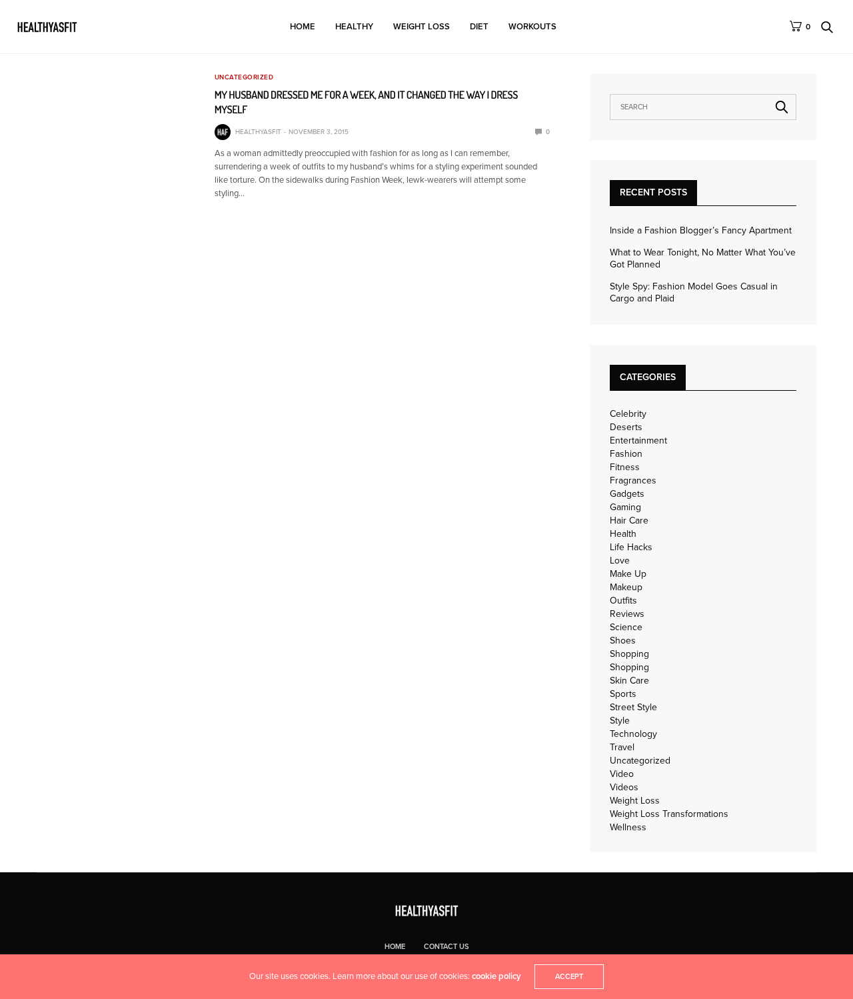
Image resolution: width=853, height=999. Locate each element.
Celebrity (628, 414)
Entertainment (638, 440)
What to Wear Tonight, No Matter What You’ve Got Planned (703, 258)
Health (623, 534)
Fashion (626, 454)
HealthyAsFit (258, 132)
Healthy (354, 26)
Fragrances (633, 480)
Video (622, 774)
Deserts (626, 427)
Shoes (623, 641)
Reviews (627, 614)
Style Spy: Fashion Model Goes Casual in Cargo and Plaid (694, 292)
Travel (622, 747)
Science (626, 627)
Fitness (625, 467)
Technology (633, 734)
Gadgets (627, 494)
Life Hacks (631, 547)
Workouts (532, 26)
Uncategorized (244, 77)
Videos (624, 787)
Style (620, 721)
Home (302, 26)
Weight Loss (421, 26)
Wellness (628, 827)
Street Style (633, 707)
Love (620, 561)
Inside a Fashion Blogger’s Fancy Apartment (701, 230)
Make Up (628, 574)
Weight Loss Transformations (669, 814)
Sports (623, 694)
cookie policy (496, 976)
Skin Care (629, 681)
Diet (479, 26)
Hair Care (629, 521)
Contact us (446, 946)
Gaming (625, 507)
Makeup (626, 587)
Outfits (623, 601)
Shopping (629, 654)
